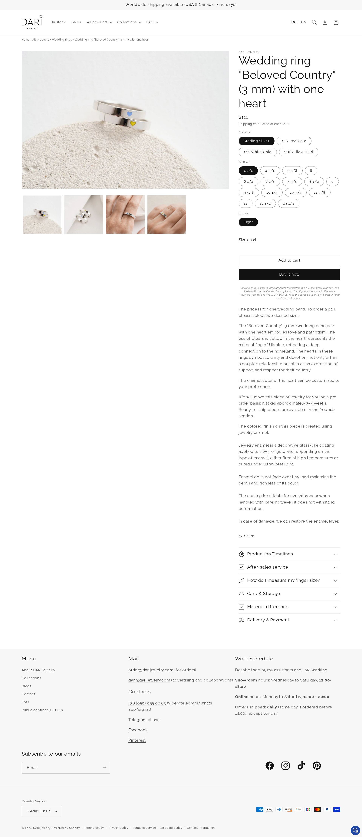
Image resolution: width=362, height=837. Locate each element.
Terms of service (144, 827)
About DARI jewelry (38, 670)
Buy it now (289, 274)
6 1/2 (248, 181)
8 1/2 (314, 181)
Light (248, 222)
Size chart (247, 239)
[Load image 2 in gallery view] (83, 214)
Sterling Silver (257, 141)
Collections (31, 678)
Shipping (245, 124)
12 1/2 (265, 203)
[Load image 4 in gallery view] (166, 214)
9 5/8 (249, 192)
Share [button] (249, 536)
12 (246, 203)
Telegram (137, 719)
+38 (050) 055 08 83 (147, 703)
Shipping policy (171, 827)
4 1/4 (248, 170)
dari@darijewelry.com (149, 680)
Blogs (26, 686)
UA (303, 22)
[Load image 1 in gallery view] (42, 214)
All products (40, 39)
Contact (28, 694)
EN (293, 22)
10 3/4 (295, 192)
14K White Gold (258, 152)
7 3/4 (292, 181)
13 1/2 (288, 203)
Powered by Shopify (66, 827)
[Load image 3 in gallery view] (125, 214)
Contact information (201, 827)
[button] (99, 22)
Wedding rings (62, 39)
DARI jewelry (42, 827)
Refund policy (94, 827)
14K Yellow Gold (298, 152)
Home (26, 39)
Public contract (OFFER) (42, 710)
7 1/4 (270, 181)
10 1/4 (272, 192)
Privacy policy (118, 827)
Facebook (138, 729)
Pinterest (137, 740)
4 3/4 (270, 170)
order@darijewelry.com (150, 670)
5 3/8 (292, 170)
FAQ (25, 702)
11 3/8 (319, 192)
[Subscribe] (104, 767)
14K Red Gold (294, 141)
